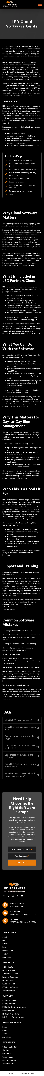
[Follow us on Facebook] (4, 895)
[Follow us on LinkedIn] (17, 895)
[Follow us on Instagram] (13, 895)
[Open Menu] (40, 4)
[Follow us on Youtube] (22, 895)
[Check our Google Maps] (8, 895)
